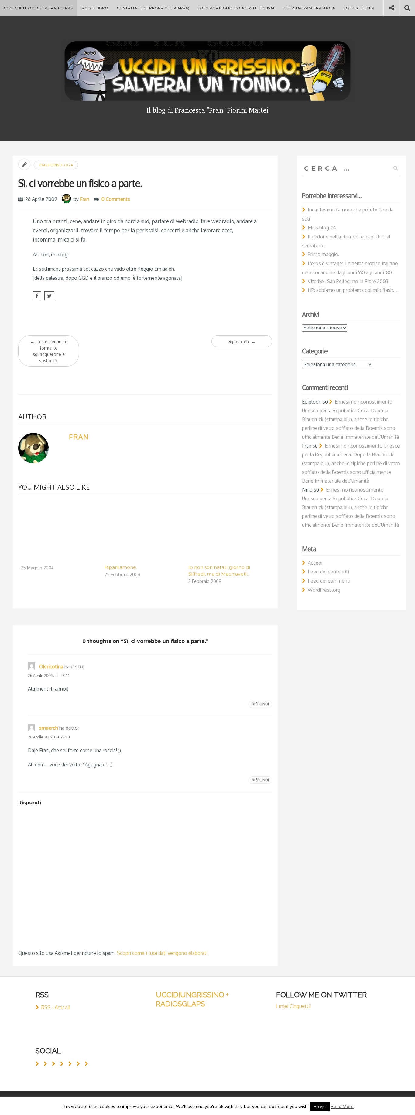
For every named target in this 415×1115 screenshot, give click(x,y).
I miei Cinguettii (293, 1006)
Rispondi (260, 704)
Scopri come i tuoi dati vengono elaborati (162, 953)
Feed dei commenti (329, 581)
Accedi (315, 563)
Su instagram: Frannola (309, 8)
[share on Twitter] (49, 295)
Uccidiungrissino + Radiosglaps (192, 999)
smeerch (48, 728)
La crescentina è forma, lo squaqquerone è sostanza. (48, 351)
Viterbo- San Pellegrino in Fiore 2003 (348, 281)
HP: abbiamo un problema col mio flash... (352, 290)
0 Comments (115, 199)
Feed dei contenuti (328, 572)
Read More (342, 1106)
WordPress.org (324, 590)
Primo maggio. (323, 254)
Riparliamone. (121, 567)
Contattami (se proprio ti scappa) (153, 8)
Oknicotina (51, 667)
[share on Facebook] (37, 295)
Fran (84, 199)
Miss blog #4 (322, 228)
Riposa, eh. (242, 341)
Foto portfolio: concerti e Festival (236, 8)
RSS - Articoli (55, 1007)
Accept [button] (320, 1106)
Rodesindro (95, 8)
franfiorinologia (56, 165)
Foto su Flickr (359, 8)
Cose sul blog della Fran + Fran (38, 8)
